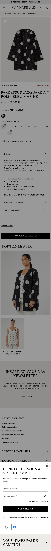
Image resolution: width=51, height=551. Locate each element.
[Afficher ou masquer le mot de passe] (45, 496)
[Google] (6, 527)
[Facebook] (15, 527)
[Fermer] (47, 466)
